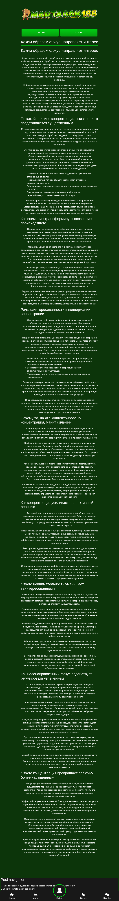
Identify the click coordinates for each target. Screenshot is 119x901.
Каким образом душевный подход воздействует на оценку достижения (38, 885)
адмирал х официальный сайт (40, 110)
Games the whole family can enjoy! (19, 889)
